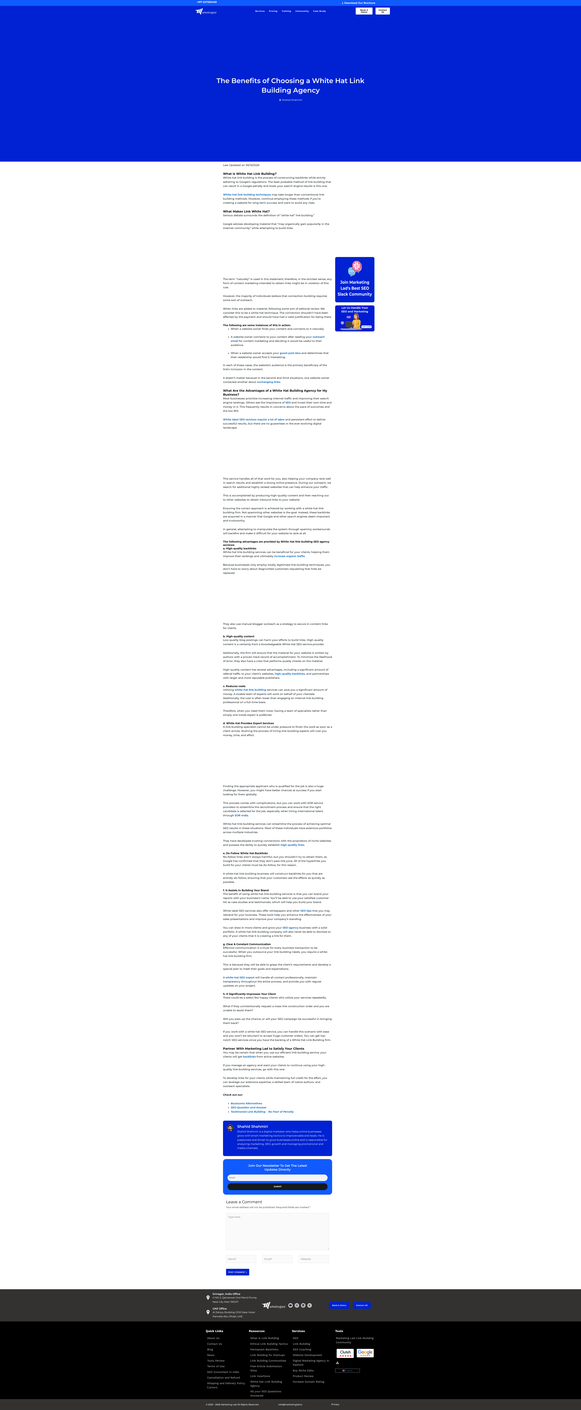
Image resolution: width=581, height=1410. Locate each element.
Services (260, 11)
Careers (212, 1387)
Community (302, 11)
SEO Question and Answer (248, 1107)
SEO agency (290, 927)
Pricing (273, 11)
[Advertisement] (277, 256)
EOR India (241, 815)
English (349, 1370)
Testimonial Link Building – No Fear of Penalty (262, 1111)
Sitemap (345, 1362)
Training (286, 11)
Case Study (319, 11)
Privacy (335, 1404)
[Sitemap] (337, 1363)
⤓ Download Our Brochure (358, 3)
